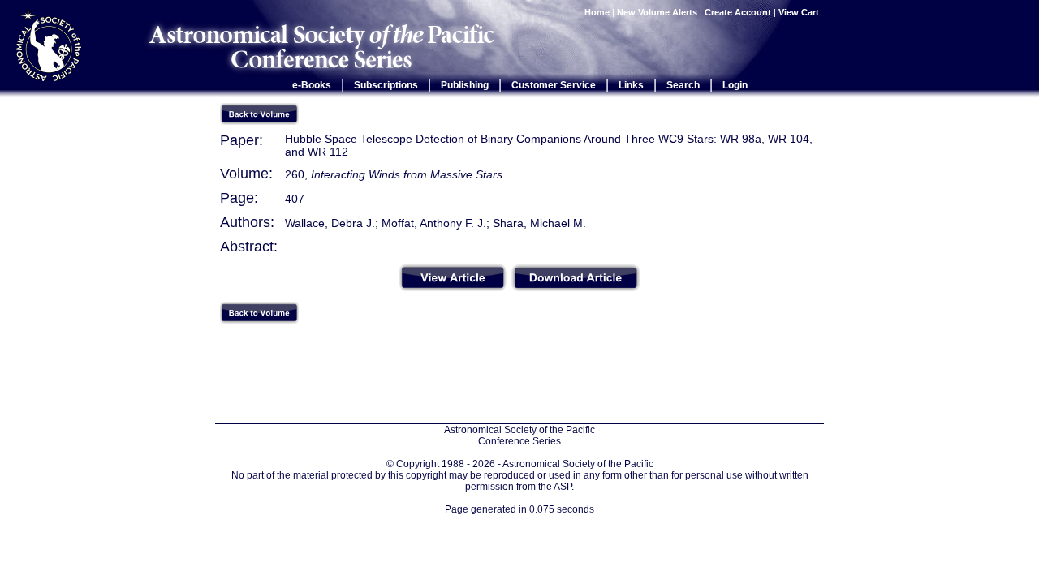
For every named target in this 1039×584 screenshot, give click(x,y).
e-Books (311, 85)
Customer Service (553, 85)
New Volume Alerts (657, 12)
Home (597, 12)
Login (735, 85)
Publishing (465, 85)
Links (631, 85)
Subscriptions (386, 85)
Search (683, 85)
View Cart (799, 12)
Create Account (738, 12)
